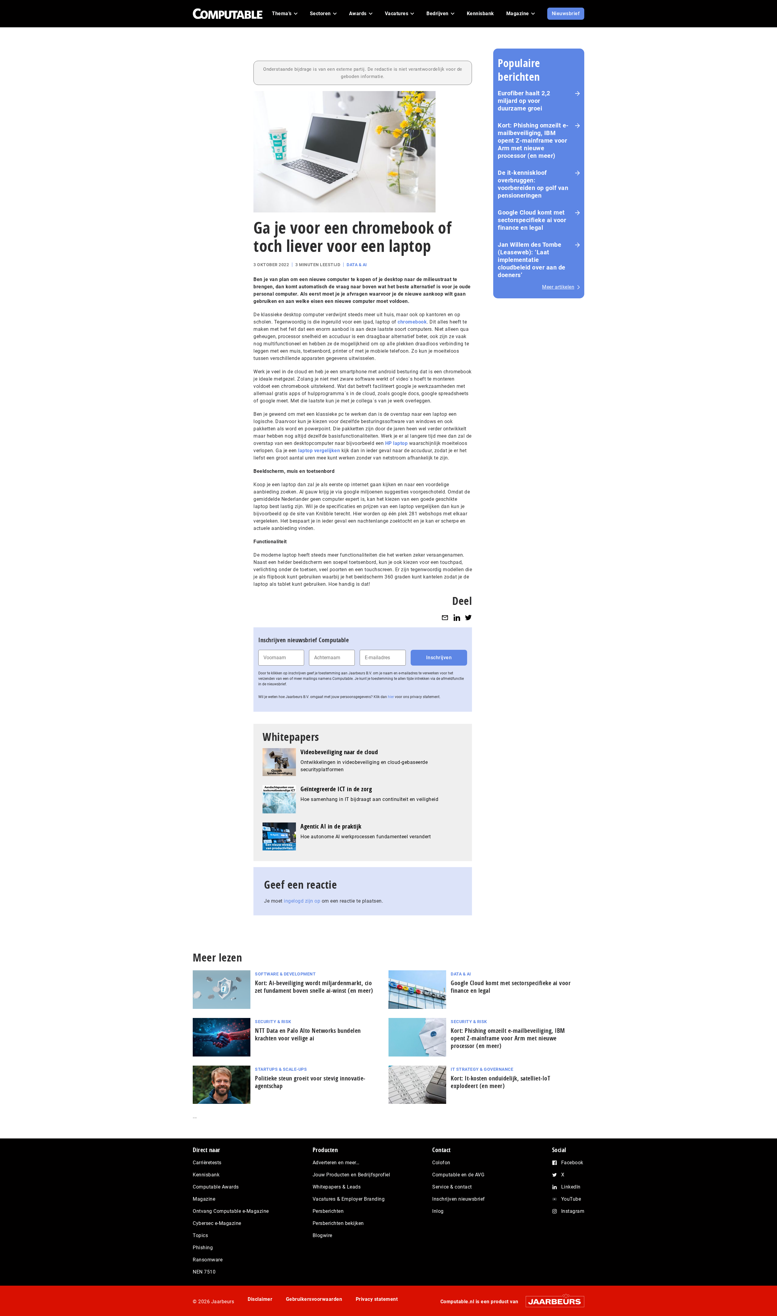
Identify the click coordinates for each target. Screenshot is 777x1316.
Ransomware (207, 1260)
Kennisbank (206, 1175)
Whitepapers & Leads (337, 1187)
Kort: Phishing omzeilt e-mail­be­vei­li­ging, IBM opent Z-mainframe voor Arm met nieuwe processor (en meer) (508, 1038)
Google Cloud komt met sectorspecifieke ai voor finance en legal (532, 220)
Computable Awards (216, 1187)
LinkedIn (571, 1187)
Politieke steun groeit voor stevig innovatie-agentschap (310, 1082)
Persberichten (328, 1211)
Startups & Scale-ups (281, 1069)
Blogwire (322, 1235)
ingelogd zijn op (302, 901)
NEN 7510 (204, 1272)
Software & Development (285, 974)
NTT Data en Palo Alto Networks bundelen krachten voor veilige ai (308, 1034)
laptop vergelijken (319, 450)
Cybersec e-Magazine (217, 1223)
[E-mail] (445, 617)
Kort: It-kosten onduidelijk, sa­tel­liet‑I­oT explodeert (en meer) (500, 1082)
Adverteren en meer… (336, 1162)
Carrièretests (207, 1162)
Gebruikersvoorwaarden (314, 1299)
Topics (200, 1235)
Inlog (438, 1211)
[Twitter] (468, 617)
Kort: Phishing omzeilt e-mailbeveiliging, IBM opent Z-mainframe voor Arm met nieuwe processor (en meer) (533, 140)
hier (391, 697)
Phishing (203, 1247)
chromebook (412, 322)
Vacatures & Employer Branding (349, 1199)
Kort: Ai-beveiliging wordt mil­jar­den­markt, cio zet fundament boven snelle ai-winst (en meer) (314, 987)
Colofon (441, 1162)
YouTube (571, 1199)
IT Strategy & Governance (482, 1069)
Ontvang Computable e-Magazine (231, 1211)
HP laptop (396, 443)
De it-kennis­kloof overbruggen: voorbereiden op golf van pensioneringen (533, 184)
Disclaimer (260, 1299)
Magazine (204, 1199)
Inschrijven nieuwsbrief (458, 1199)
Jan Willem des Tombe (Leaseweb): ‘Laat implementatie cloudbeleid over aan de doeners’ (531, 260)
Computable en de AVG (458, 1175)
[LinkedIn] (456, 617)
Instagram (573, 1211)
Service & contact (452, 1187)
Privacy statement (377, 1299)
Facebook (572, 1162)
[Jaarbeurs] (552, 1301)
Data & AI (357, 264)
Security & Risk (273, 1021)
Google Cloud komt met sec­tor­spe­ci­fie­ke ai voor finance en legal (511, 987)
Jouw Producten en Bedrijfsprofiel (351, 1175)
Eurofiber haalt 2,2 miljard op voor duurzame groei (524, 101)
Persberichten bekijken (338, 1223)
